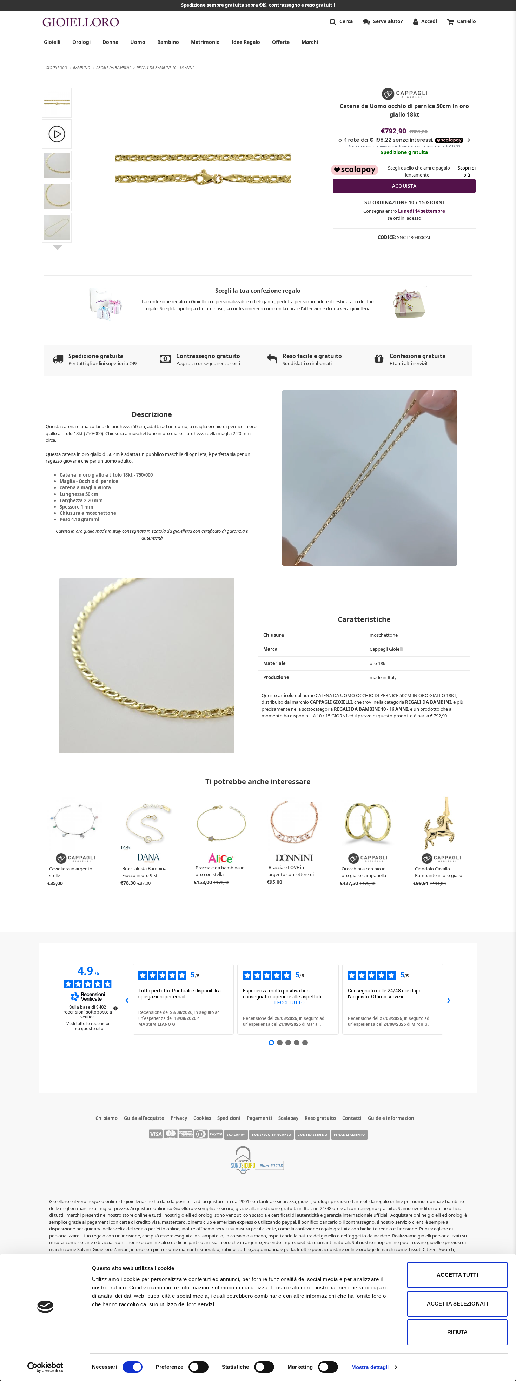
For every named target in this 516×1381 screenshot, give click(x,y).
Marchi (310, 42)
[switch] (198, 1367)
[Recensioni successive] (449, 999)
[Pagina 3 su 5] (288, 1042)
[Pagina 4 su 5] (296, 1042)
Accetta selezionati (457, 1304)
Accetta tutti (457, 1275)
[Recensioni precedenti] (127, 999)
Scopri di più (467, 171)
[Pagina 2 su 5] (280, 1042)
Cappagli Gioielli (331, 702)
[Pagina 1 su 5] (271, 1042)
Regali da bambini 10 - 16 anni (371, 709)
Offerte (281, 42)
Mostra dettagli (370, 1367)
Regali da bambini (428, 702)
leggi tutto (289, 1002)
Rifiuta (457, 1332)
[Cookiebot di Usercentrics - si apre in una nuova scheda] (45, 1367)
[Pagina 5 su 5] (305, 1042)
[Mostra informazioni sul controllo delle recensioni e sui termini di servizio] (115, 1008)
